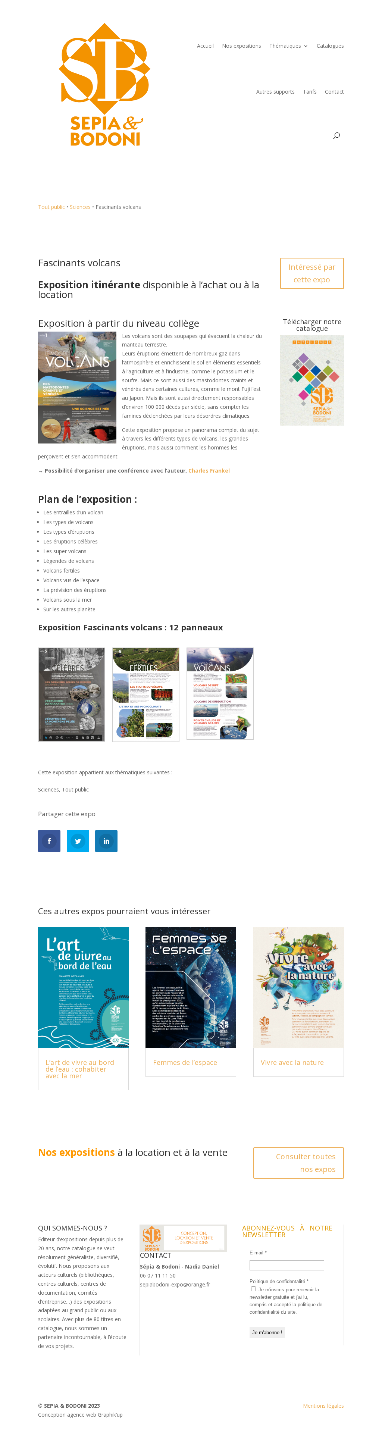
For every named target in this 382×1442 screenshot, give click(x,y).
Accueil (205, 45)
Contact (334, 91)
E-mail (258, 1253)
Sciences (48, 789)
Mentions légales (323, 1405)
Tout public (75, 789)
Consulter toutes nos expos (306, 1162)
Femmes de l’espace (185, 1062)
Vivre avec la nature (292, 1062)
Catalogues (330, 45)
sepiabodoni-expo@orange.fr (175, 1284)
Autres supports (275, 91)
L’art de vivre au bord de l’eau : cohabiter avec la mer (80, 1069)
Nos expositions (241, 45)
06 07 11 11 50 (158, 1275)
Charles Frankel (209, 470)
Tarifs (310, 91)
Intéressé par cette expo (312, 273)
